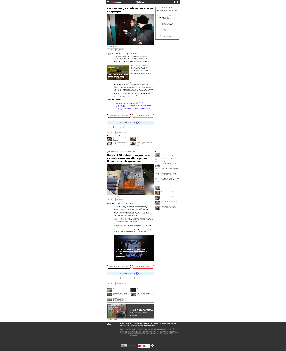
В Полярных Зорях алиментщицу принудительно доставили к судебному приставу (132, 102)
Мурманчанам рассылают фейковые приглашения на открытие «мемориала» (167, 35)
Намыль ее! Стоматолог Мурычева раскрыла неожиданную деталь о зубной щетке (170, 170)
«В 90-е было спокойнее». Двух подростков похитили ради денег (169, 164)
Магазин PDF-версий (124, 325)
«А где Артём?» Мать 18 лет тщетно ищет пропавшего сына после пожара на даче (170, 174)
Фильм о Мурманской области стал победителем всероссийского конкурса (120, 290)
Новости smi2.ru (112, 319)
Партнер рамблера (132, 345)
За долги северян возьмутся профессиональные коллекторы (120, 143)
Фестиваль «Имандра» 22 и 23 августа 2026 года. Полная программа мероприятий (167, 17)
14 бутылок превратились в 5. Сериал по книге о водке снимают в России (145, 294)
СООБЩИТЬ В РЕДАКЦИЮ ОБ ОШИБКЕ (146, 325)
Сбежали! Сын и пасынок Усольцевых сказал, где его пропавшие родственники (170, 179)
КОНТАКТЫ (156, 323)
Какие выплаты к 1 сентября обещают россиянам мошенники (169, 197)
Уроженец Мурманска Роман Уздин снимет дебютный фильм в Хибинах (121, 294)
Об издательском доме (125, 323)
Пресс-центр (134, 325)
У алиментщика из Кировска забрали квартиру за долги (143, 138)
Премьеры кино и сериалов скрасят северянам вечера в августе (143, 290)
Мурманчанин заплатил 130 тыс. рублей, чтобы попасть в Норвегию (120, 139)
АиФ (118, 196)
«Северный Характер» (131, 208)
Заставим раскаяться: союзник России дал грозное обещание (168, 207)
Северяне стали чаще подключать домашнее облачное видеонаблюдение (167, 23)
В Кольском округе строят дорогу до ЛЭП (167, 11)
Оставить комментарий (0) (143, 115)
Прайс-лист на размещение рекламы (168, 323)
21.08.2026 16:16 (110, 151)
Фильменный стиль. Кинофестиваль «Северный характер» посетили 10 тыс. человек (132, 251)
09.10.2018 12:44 (110, 6)
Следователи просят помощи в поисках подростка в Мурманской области (167, 29)
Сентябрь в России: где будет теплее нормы (169, 192)
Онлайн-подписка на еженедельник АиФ (142, 323)
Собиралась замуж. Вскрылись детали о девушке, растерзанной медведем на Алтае (169, 160)
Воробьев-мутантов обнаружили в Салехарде (169, 202)
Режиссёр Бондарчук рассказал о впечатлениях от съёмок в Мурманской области (121, 299)
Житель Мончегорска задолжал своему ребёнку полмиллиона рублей (144, 144)
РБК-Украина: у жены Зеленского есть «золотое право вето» (169, 187)
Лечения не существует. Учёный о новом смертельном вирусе (169, 154)
